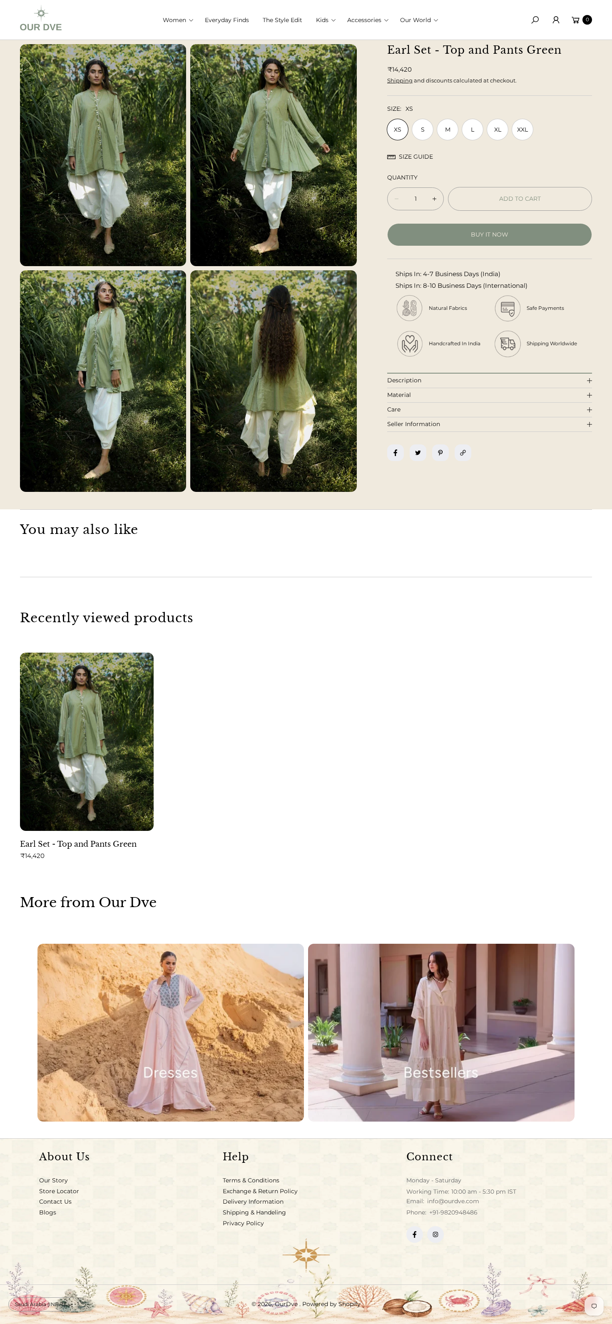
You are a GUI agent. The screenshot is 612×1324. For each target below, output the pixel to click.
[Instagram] (435, 1234)
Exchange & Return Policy (260, 1191)
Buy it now (489, 234)
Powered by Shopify (331, 1304)
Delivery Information (253, 1201)
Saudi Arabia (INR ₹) (40, 1304)
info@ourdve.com (452, 1201)
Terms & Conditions (251, 1180)
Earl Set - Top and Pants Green (78, 844)
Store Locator (59, 1191)
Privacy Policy (243, 1223)
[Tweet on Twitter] (418, 452)
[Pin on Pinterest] (440, 452)
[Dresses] (170, 1033)
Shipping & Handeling (254, 1212)
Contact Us (55, 1201)
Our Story (53, 1180)
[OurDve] (41, 17)
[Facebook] (414, 1234)
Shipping (400, 80)
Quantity (402, 177)
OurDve (287, 1304)
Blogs (47, 1212)
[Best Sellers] (441, 1033)
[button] (181, 20)
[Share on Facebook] (395, 452)
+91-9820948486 (453, 1212)
